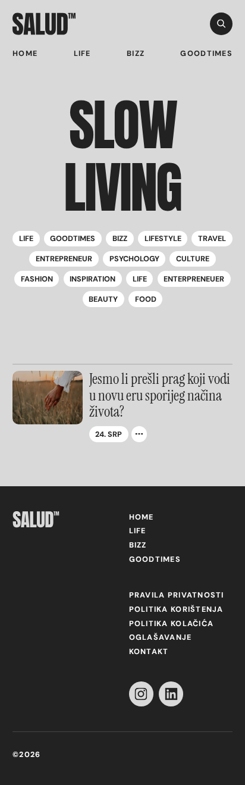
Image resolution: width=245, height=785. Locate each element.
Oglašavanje (160, 637)
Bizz (136, 53)
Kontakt (149, 651)
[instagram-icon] (141, 693)
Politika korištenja (176, 609)
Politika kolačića (171, 623)
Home (24, 53)
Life (82, 53)
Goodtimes (206, 53)
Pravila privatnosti (176, 595)
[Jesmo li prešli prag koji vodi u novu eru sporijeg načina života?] (47, 397)
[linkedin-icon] (171, 693)
